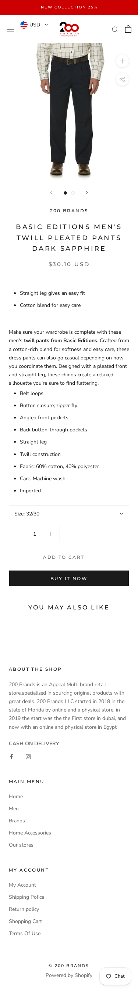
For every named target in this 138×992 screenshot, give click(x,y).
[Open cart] (128, 29)
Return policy (24, 909)
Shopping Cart (25, 921)
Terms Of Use (24, 933)
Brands (17, 820)
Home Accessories (30, 832)
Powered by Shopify (69, 975)
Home (16, 796)
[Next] (87, 192)
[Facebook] (11, 756)
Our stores (21, 844)
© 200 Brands (69, 965)
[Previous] (51, 192)
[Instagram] (28, 756)
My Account (22, 884)
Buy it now (69, 578)
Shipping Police (26, 897)
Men (14, 808)
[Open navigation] (10, 29)
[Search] (115, 29)
